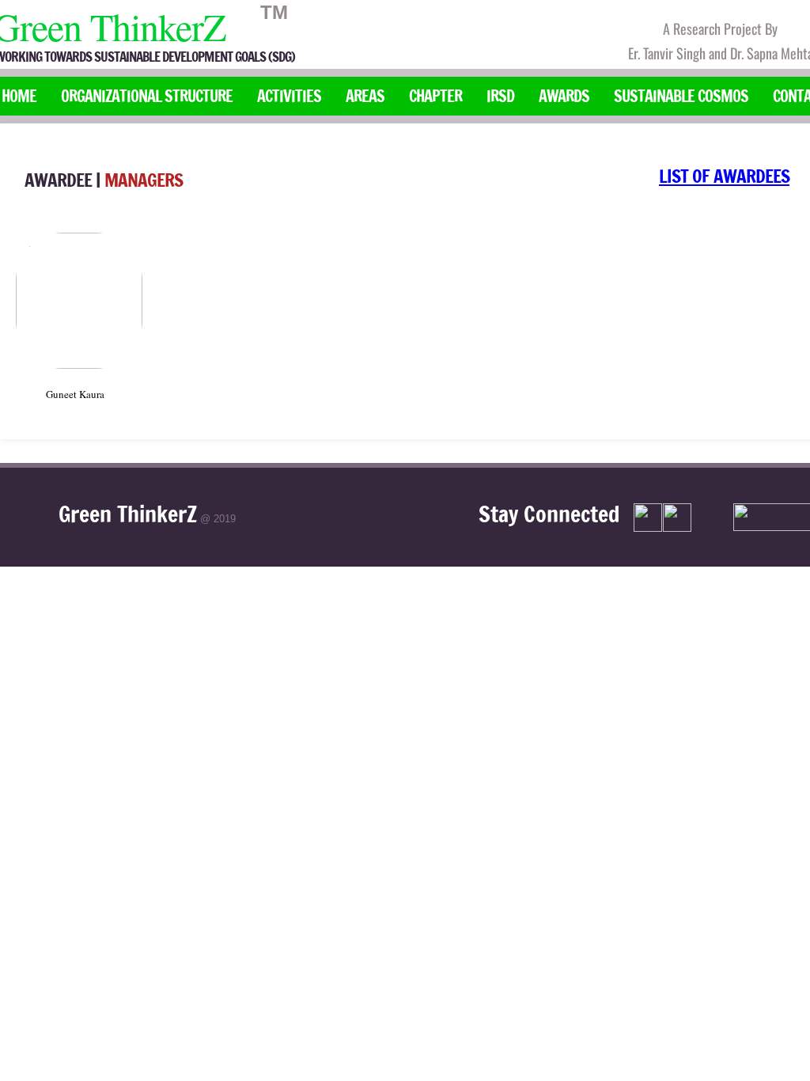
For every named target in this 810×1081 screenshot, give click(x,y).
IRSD (500, 96)
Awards (564, 96)
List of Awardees (724, 176)
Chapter (435, 96)
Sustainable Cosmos (681, 96)
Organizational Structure (147, 96)
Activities (289, 96)
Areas (365, 96)
